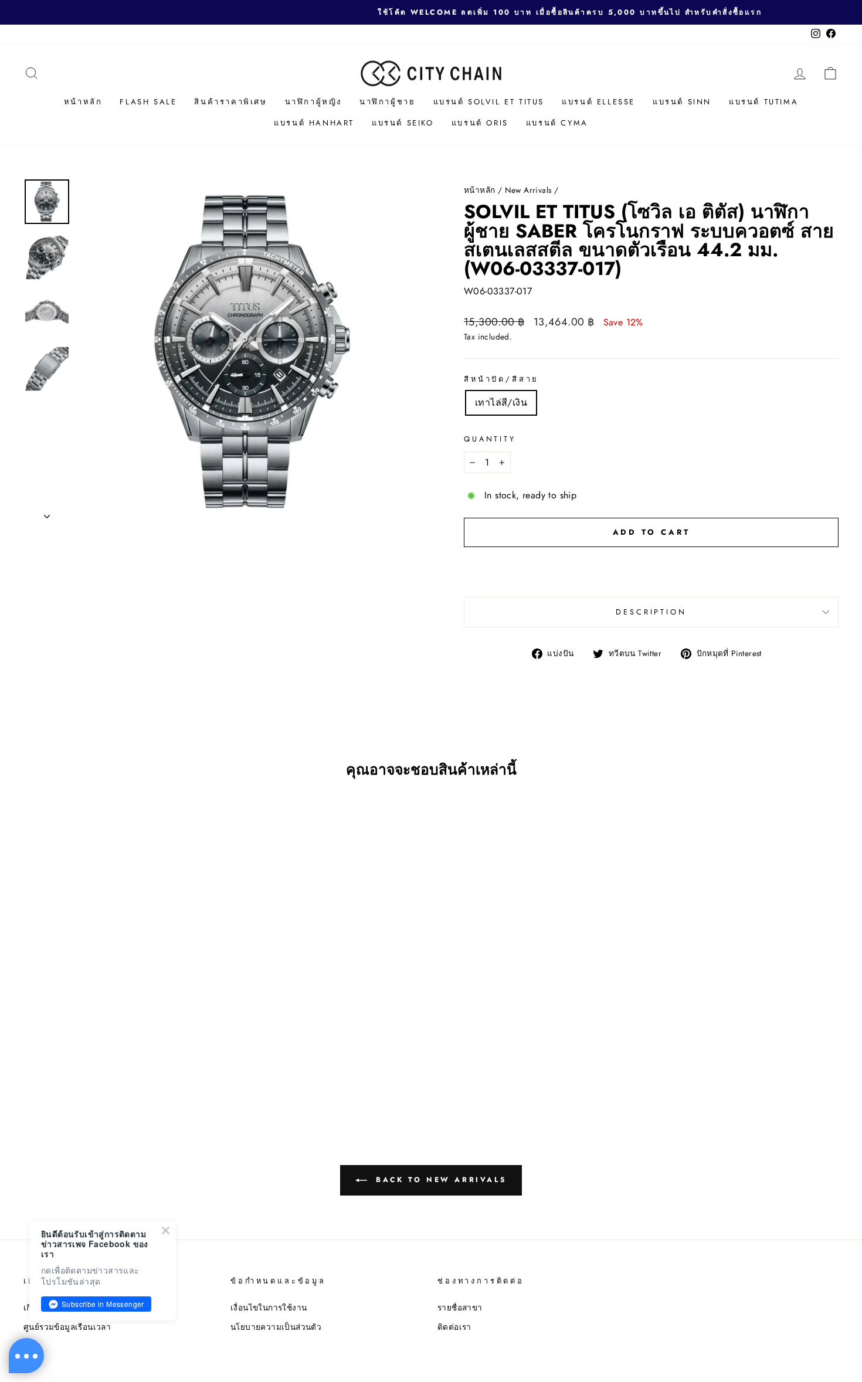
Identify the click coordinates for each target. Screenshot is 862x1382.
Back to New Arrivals (439, 1179)
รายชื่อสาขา (460, 1307)
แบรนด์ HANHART (314, 122)
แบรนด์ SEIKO (403, 122)
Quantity (490, 438)
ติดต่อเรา (454, 1327)
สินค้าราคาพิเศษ (230, 101)
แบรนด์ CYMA (557, 122)
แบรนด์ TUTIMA (763, 101)
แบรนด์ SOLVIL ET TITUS (489, 101)
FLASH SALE (148, 101)
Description (651, 611)
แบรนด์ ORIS (480, 122)
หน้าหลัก (83, 101)
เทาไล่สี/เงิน (501, 402)
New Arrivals (528, 190)
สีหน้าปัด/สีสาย (501, 379)
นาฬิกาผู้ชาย (387, 101)
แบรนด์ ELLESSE (598, 101)
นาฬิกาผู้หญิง (313, 101)
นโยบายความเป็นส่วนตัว (275, 1327)
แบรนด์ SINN (682, 101)
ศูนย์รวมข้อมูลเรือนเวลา (67, 1327)
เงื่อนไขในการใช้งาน (268, 1307)
